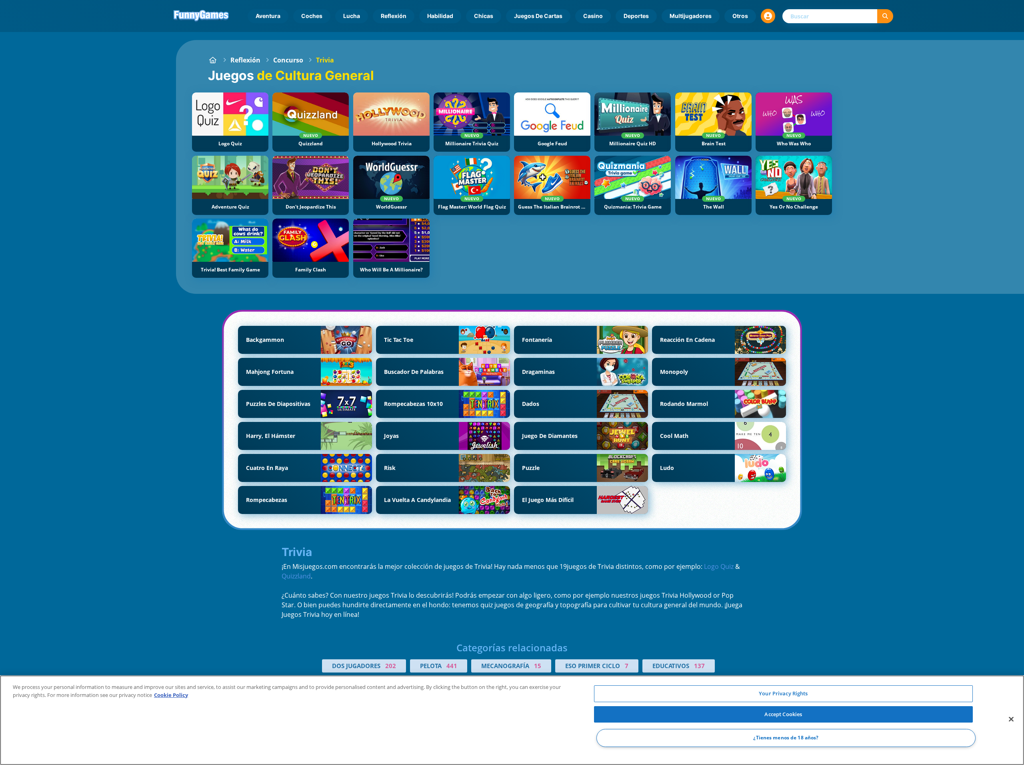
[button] (768, 16)
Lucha (351, 15)
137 (699, 666)
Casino (593, 15)
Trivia (325, 60)
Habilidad (440, 15)
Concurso (288, 60)
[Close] (1011, 719)
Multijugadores (691, 15)
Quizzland (296, 576)
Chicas (483, 15)
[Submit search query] (885, 16)
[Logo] (201, 16)
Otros (740, 15)
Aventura (268, 15)
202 (390, 666)
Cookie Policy (171, 695)
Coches (311, 15)
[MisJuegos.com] (213, 60)
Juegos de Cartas (538, 15)
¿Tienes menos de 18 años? (785, 738)
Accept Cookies (783, 714)
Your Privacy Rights (783, 693)
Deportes (636, 15)
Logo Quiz (719, 566)
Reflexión (393, 15)
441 (451, 666)
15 (537, 666)
